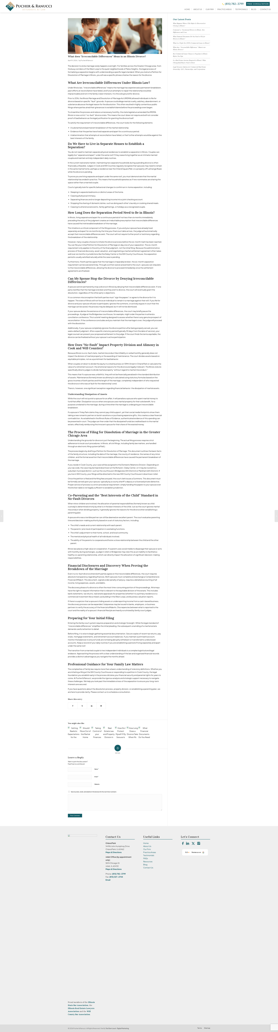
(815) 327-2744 (116, 877)
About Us (147, 846)
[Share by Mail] (101, 705)
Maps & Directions (114, 852)
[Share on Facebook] (72, 705)
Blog (145, 864)
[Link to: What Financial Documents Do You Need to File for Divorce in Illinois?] (144, 732)
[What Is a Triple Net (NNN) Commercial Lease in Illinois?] (276, 516)
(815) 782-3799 (234, 3)
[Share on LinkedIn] (91, 705)
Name (96, 769)
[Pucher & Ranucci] (29, 6)
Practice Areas (149, 852)
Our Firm (147, 849)
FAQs (145, 858)
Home (146, 843)
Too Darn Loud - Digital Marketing (117, 1028)
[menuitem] (187, 9)
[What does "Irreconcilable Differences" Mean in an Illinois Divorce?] (115, 36)
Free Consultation (258, 4)
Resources (147, 861)
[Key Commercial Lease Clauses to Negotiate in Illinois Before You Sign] (1, 516)
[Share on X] (82, 705)
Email (96, 776)
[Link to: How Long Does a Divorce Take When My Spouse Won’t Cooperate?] (132, 732)
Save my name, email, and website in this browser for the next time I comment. (94, 791)
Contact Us (148, 867)
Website (96, 784)
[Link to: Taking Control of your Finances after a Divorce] (97, 732)
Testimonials (148, 855)
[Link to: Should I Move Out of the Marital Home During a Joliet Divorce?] (85, 732)
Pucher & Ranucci (87, 60)
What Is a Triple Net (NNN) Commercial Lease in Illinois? (191, 43)
